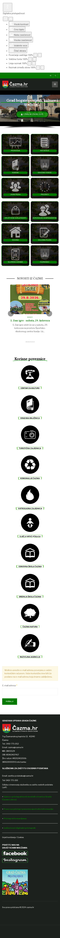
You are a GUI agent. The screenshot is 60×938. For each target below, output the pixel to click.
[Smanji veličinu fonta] (30, 59)
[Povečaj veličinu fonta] (34, 59)
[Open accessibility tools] (7, 7)
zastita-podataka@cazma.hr (20, 776)
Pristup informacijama (15, 818)
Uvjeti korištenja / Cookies (13, 837)
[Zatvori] (10, 19)
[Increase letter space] (42, 67)
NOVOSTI (30, 317)
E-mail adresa (9, 685)
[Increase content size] (40, 55)
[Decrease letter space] (38, 67)
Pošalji (9, 701)
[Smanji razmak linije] (29, 63)
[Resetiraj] (5, 19)
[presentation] (11, 313)
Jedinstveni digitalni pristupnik (20, 828)
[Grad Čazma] (15, 84)
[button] (15, 144)
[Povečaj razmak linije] (34, 63)
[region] (30, 109)
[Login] (51, 76)
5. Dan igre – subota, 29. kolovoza (30, 320)
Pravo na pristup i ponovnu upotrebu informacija (28, 809)
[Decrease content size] (35, 55)
